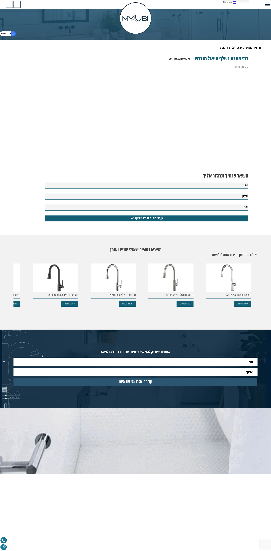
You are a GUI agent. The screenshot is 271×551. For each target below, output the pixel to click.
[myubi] (135, 18)
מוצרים (249, 47)
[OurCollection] (17, 4)
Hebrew (228, 2)
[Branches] (9, 4)
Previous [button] (256, 280)
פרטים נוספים (243, 303)
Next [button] (15, 280)
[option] (227, 285)
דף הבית (257, 47)
